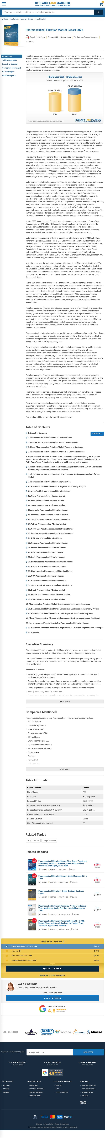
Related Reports (8, 76)
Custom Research (36, 1092)
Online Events (87, 1092)
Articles (85, 1095)
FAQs (57, 1089)
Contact (59, 1085)
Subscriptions (35, 1095)
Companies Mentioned (11, 68)
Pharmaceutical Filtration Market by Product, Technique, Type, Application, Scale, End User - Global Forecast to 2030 (62, 908)
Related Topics (8, 72)
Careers (6, 1089)
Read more (65, 701)
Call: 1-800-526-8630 (52, 993)
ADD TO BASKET (52, 968)
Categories (33, 1085)
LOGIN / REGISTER (62, 1092)
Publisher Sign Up (89, 1085)
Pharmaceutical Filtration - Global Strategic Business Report (61, 892)
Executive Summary (10, 64)
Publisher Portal (88, 1089)
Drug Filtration (33, 841)
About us (6, 1085)
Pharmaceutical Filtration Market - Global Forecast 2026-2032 (62, 877)
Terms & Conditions (62, 1124)
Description (7, 56)
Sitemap (39, 1124)
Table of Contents (9, 60)
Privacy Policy (48, 1124)
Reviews (6, 1092)
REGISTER (88, 1052)
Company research (36, 1089)
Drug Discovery (49, 841)
